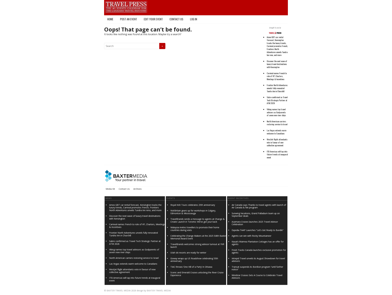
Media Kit (110, 188)
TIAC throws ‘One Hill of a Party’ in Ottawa (191, 266)
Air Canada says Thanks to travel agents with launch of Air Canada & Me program (259, 206)
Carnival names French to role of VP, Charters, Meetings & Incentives (277, 76)
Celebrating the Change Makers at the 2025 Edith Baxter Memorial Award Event (198, 237)
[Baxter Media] (126, 175)
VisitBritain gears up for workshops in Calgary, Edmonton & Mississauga (193, 212)
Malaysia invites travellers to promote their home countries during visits (194, 229)
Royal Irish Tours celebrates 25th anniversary (192, 204)
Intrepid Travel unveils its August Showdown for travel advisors (258, 260)
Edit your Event (153, 19)
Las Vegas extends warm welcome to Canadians (276, 132)
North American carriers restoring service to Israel (277, 123)
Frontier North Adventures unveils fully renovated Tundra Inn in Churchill (277, 88)
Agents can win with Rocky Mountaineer (251, 235)
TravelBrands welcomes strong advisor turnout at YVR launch (197, 245)
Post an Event (128, 19)
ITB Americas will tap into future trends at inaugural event (277, 154)
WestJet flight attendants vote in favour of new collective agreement (277, 142)
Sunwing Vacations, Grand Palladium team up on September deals (256, 215)
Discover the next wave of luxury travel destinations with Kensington (277, 64)
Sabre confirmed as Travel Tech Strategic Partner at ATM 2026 (277, 100)
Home (110, 19)
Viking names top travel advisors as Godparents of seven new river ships (276, 112)
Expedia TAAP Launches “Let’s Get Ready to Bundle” (257, 230)
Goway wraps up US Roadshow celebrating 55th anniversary (194, 260)
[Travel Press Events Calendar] (126, 6)
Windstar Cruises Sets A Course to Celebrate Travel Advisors (257, 276)
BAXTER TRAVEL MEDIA (119, 290)
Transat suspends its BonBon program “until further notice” (257, 268)
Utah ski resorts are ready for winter (188, 252)
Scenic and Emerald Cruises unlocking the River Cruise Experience (197, 274)
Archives (137, 188)
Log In (193, 19)
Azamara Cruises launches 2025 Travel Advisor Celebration (255, 223)
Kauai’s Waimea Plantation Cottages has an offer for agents (258, 243)
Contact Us (176, 19)
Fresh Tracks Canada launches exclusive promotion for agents (259, 251)
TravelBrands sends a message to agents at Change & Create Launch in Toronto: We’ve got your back (197, 220)
